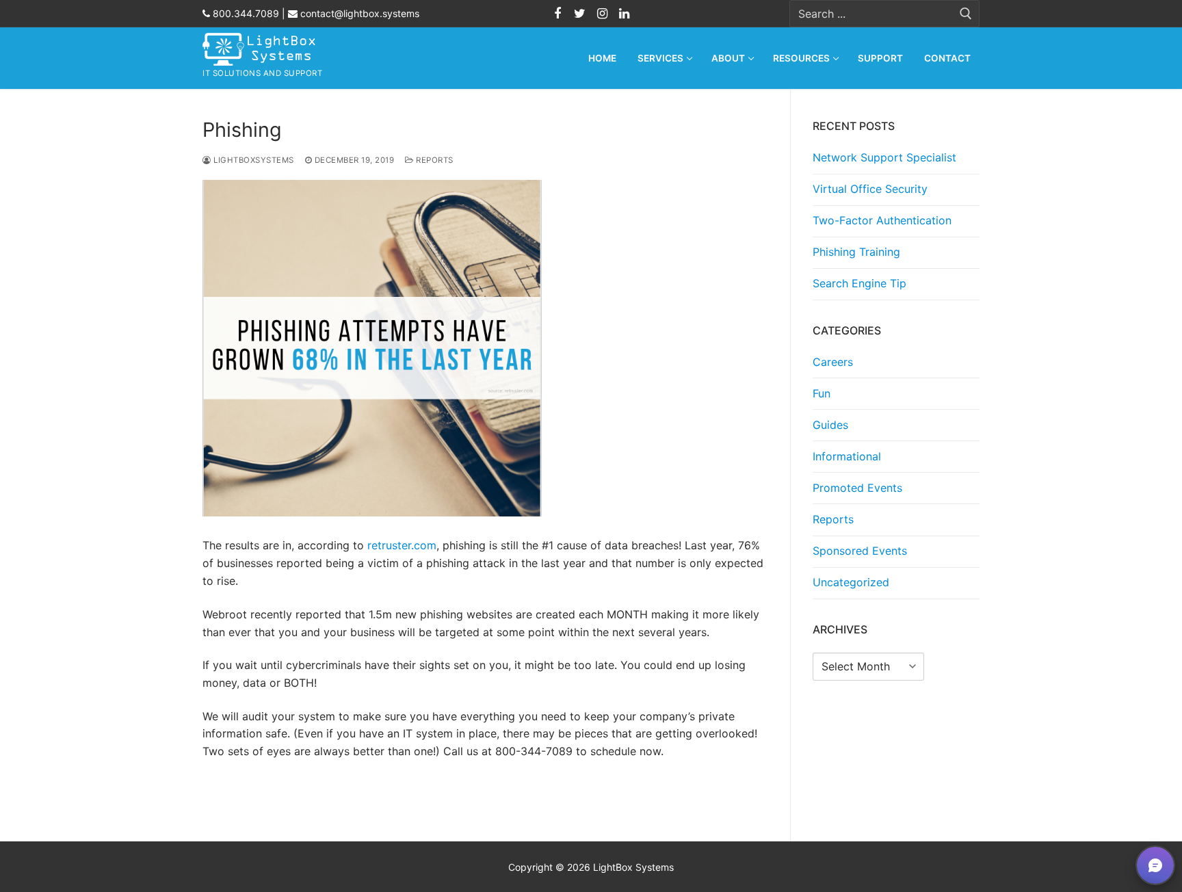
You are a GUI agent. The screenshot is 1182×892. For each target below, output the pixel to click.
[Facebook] (557, 14)
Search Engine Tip (859, 283)
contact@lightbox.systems (358, 13)
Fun (821, 393)
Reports (434, 160)
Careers (833, 362)
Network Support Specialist (884, 157)
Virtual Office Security (870, 189)
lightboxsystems (252, 160)
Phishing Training (856, 252)
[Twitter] (580, 14)
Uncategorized (851, 582)
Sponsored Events (860, 551)
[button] (1155, 865)
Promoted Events (857, 488)
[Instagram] (602, 14)
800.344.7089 (244, 13)
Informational (847, 456)
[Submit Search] (966, 14)
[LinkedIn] (624, 14)
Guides (830, 425)
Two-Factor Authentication (882, 220)
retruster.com (401, 545)
